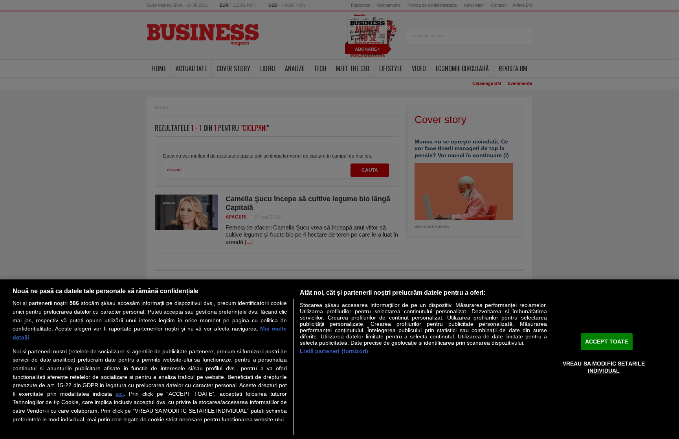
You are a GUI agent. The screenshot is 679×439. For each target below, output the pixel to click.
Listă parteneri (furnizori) (334, 351)
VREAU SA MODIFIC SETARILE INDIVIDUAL (604, 366)
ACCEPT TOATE (606, 341)
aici (120, 394)
